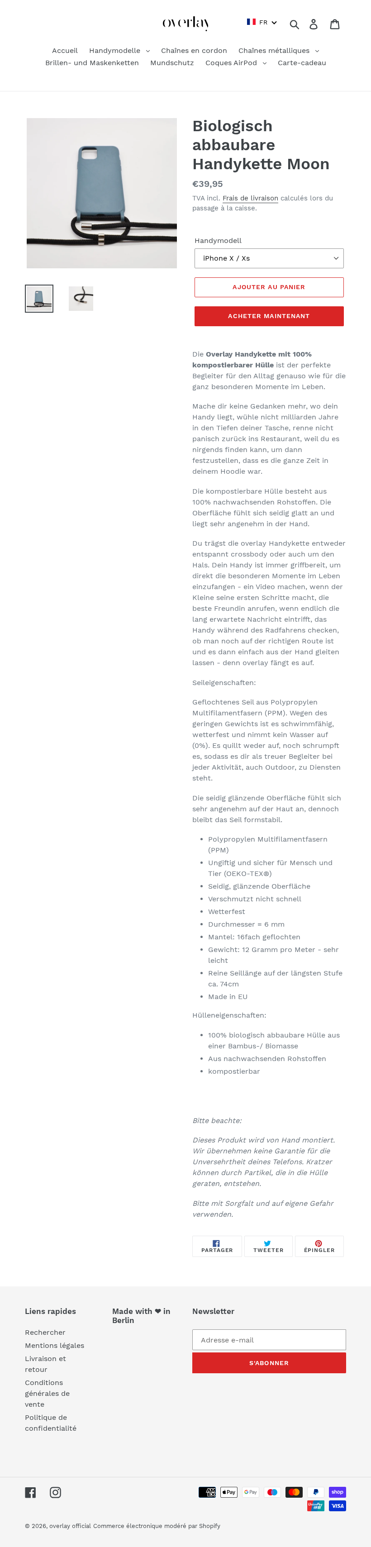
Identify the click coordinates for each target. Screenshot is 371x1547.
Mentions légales (54, 1345)
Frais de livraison (250, 198)
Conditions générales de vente (47, 1393)
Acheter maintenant (269, 315)
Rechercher (45, 1332)
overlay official (70, 1526)
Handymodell (218, 240)
